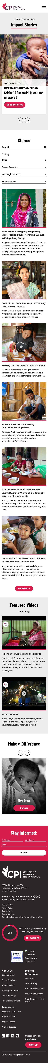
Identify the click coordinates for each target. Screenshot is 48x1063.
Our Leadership (9, 995)
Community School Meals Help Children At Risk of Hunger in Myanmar (23, 560)
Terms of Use (7, 905)
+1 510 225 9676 (9, 891)
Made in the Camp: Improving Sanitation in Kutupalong (18, 426)
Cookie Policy (7, 911)
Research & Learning (11, 1011)
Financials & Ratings (11, 1000)
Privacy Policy (7, 908)
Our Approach (8, 975)
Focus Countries (9, 980)
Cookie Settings (8, 914)
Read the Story (15, 104)
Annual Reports (9, 1027)
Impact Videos (8, 1021)
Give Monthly (31, 983)
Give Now (29, 978)
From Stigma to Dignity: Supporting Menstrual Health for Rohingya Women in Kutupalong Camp (23, 235)
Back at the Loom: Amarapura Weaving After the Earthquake (23, 305)
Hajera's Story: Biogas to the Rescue (21, 653)
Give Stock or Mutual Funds (34, 1000)
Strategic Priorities (10, 990)
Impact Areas (8, 985)
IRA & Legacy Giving (34, 993)
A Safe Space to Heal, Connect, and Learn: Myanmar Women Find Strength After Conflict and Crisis (23, 493)
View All (22, 611)
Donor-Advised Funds (35, 988)
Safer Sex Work (10, 714)
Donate (24, 807)
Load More (24, 588)
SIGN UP (33, 1044)
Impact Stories (8, 1016)
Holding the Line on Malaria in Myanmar (23, 365)
